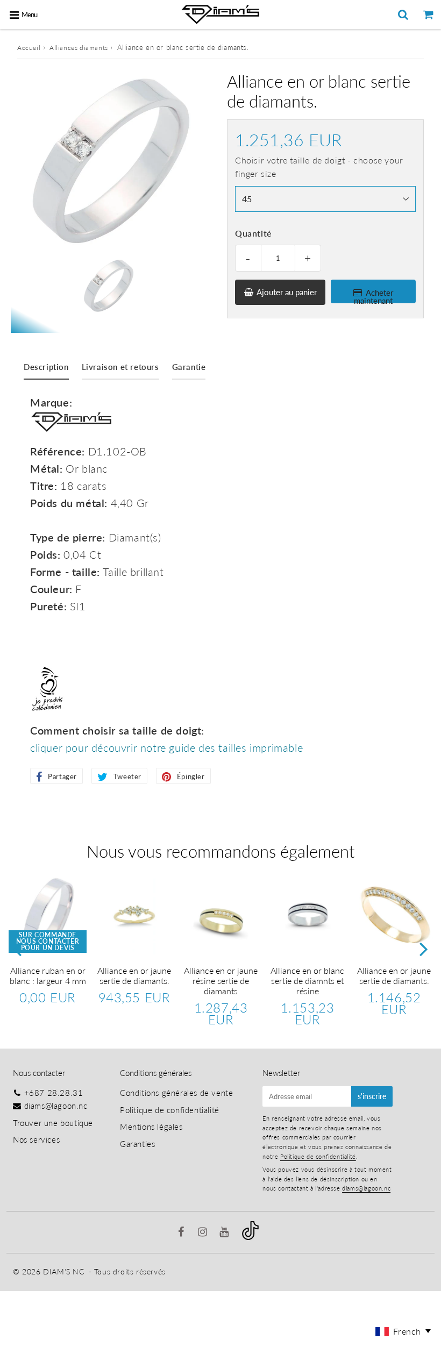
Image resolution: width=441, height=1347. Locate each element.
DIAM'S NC (63, 1271)
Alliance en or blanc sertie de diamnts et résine (307, 980)
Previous (17, 948)
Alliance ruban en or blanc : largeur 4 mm (48, 975)
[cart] (428, 14)
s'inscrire (372, 1096)
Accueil (28, 48)
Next (424, 948)
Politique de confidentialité (169, 1110)
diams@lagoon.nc (56, 1105)
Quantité (253, 233)
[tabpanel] (107, 286)
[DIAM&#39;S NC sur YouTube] (225, 1232)
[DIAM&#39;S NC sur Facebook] (182, 1232)
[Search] (403, 14)
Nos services (36, 1139)
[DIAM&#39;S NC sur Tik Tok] (250, 1237)
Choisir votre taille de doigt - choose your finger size (319, 167)
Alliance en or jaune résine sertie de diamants (221, 980)
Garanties (137, 1144)
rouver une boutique (55, 1123)
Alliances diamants (78, 48)
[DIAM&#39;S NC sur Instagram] (203, 1232)
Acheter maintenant (373, 295)
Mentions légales (151, 1126)
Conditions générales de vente (176, 1092)
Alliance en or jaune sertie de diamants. (134, 975)
